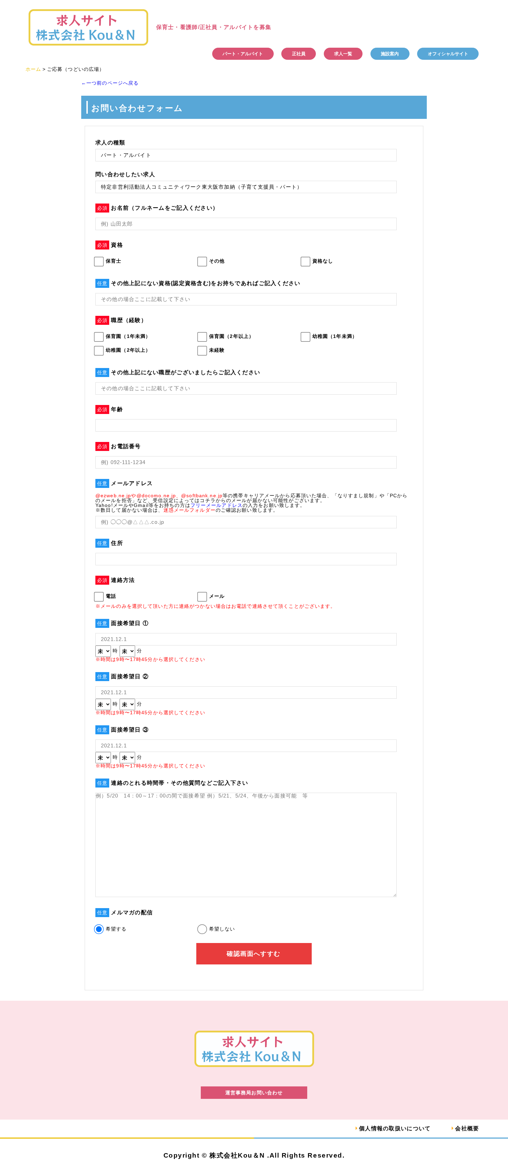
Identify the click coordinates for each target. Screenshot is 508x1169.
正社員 (298, 53)
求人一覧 (343, 53)
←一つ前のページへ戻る (110, 83)
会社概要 (467, 1128)
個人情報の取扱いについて (395, 1128)
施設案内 (390, 53)
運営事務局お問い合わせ (254, 1092)
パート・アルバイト (243, 53)
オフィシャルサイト (448, 53)
